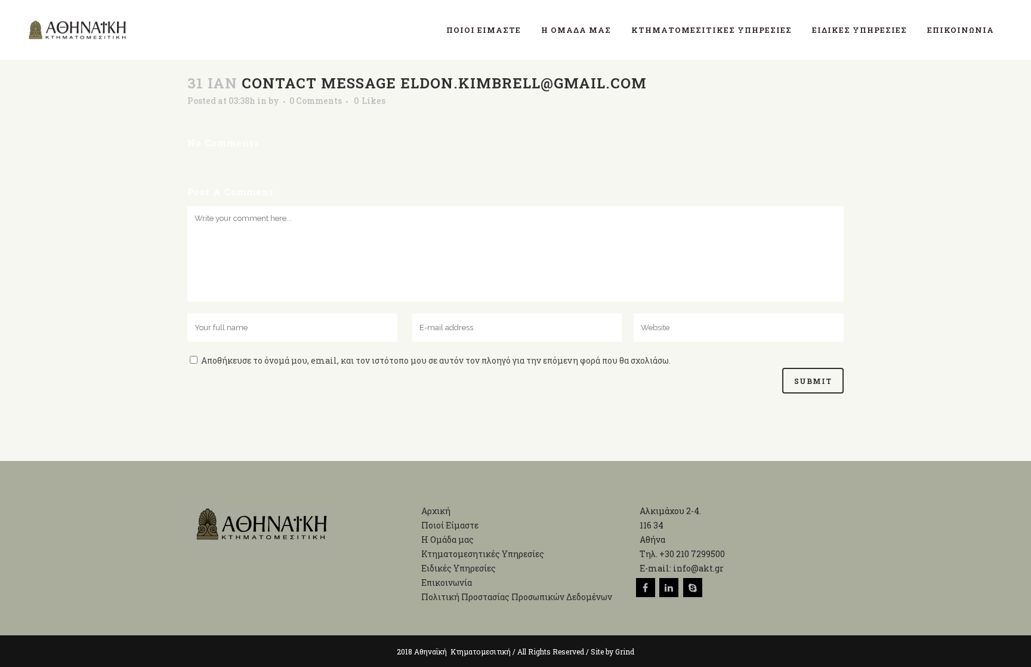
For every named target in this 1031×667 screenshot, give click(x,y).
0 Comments (315, 100)
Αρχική (435, 511)
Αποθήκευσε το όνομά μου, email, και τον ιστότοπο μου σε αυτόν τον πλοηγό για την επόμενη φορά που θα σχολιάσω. (436, 360)
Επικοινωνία (446, 582)
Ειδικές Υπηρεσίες (458, 568)
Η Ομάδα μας (447, 539)
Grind (624, 651)
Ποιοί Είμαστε (450, 525)
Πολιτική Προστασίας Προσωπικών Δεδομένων (516, 597)
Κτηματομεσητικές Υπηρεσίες (482, 554)
